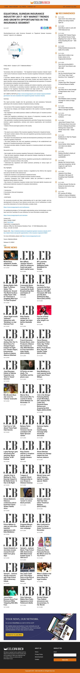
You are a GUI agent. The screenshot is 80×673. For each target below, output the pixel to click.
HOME (6, 6)
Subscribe (65, 660)
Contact (37, 659)
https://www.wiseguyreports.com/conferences (16, 207)
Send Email (10, 222)
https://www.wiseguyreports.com (31, 236)
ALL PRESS (23, 6)
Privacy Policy (39, 654)
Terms (36, 652)
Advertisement (39, 657)
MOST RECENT (13, 6)
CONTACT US (31, 6)
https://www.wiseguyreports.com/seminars (15, 215)
